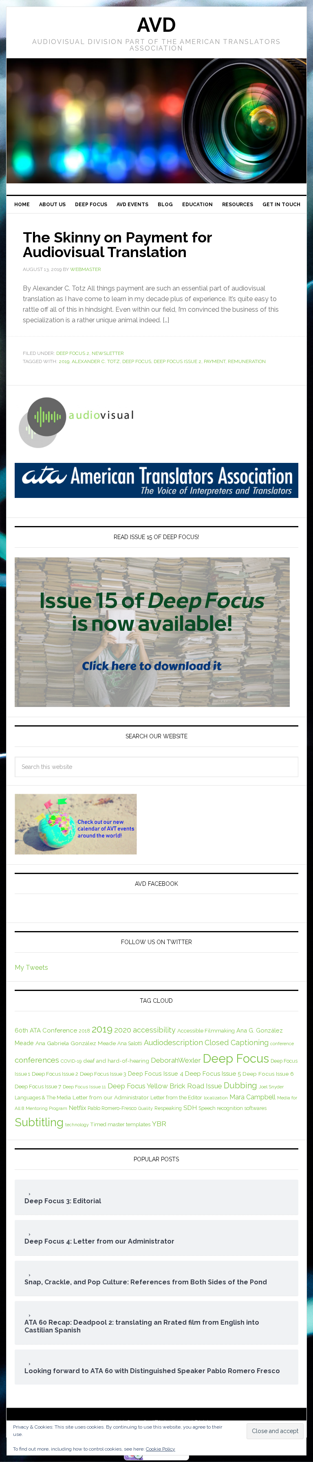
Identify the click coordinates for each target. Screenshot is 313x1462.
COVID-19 (71, 1061)
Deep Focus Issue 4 (155, 1073)
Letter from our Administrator (111, 1097)
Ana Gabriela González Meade (75, 1043)
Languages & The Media (43, 1097)
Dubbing (240, 1085)
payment (214, 361)
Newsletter (108, 353)
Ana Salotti (129, 1043)
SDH (190, 1108)
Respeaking (168, 1108)
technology (77, 1124)
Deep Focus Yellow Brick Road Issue (165, 1086)
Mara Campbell (252, 1097)
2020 (122, 1030)
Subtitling (39, 1122)
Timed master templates (120, 1124)
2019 (64, 361)
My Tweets (31, 967)
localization (216, 1097)
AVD (156, 24)
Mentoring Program (46, 1108)
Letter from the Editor (176, 1097)
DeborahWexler (176, 1060)
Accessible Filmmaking (206, 1031)
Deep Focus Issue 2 (177, 361)
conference (282, 1043)
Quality (145, 1108)
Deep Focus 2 (72, 353)
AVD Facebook (156, 884)
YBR (159, 1124)
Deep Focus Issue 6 (268, 1073)
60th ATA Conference (46, 1030)
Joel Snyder (271, 1087)
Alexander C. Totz (96, 361)
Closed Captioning (237, 1042)
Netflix (77, 1107)
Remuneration (247, 361)
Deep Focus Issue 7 (38, 1086)
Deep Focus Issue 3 (103, 1074)
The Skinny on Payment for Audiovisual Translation (117, 244)
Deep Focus (136, 361)
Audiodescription (173, 1042)
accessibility (154, 1030)
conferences (37, 1059)
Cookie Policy (160, 1449)
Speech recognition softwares (232, 1108)
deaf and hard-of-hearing (116, 1060)
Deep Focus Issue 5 (213, 1073)
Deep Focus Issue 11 (84, 1087)
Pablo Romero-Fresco (112, 1108)
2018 (84, 1031)
